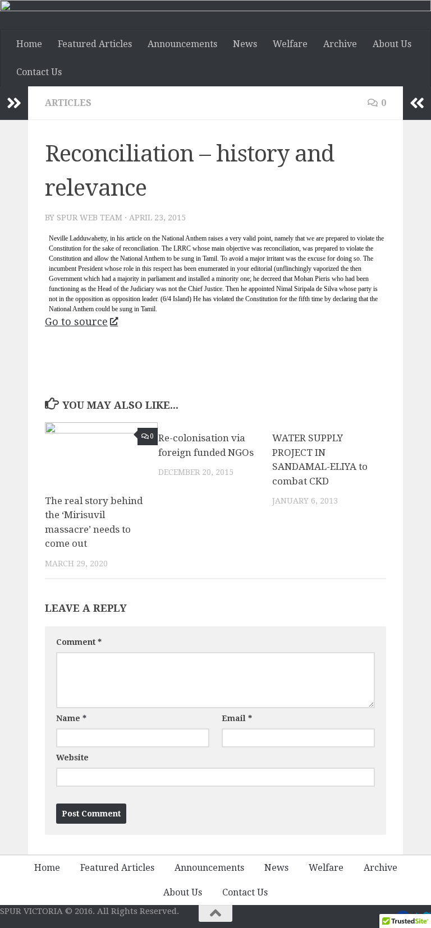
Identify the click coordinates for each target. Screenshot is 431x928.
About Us (392, 44)
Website (72, 757)
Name (71, 718)
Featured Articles (95, 44)
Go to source (76, 321)
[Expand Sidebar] (14, 103)
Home (29, 44)
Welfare (290, 44)
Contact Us (39, 72)
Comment (79, 642)
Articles (68, 103)
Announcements (182, 44)
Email (237, 718)
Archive (340, 44)
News (245, 44)
